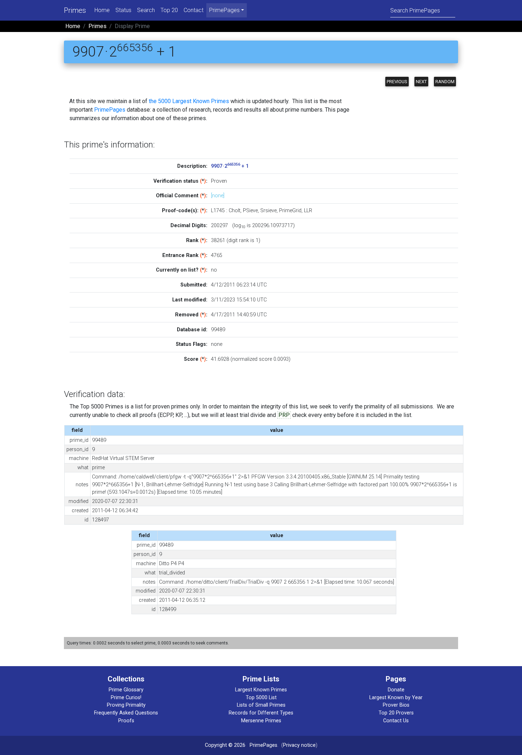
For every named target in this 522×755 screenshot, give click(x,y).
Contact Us (396, 721)
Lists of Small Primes (261, 705)
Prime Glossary (126, 690)
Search (146, 10)
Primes (75, 10)
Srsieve (268, 211)
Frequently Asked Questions (126, 713)
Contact (193, 10)
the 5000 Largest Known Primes (189, 101)
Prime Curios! (126, 698)
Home (102, 10)
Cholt (234, 211)
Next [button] (421, 81)
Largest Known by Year (396, 698)
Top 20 (169, 10)
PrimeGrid (290, 211)
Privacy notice (299, 745)
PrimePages (109, 109)
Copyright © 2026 (225, 745)
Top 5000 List (261, 698)
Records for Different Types (261, 713)
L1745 (218, 211)
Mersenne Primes (261, 721)
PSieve (250, 211)
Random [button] (445, 81)
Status (123, 10)
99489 (218, 330)
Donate (396, 690)
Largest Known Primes (261, 690)
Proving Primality (126, 705)
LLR (308, 211)
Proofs (126, 721)
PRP (284, 415)
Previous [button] (397, 81)
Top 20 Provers (396, 713)
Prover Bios (396, 705)
